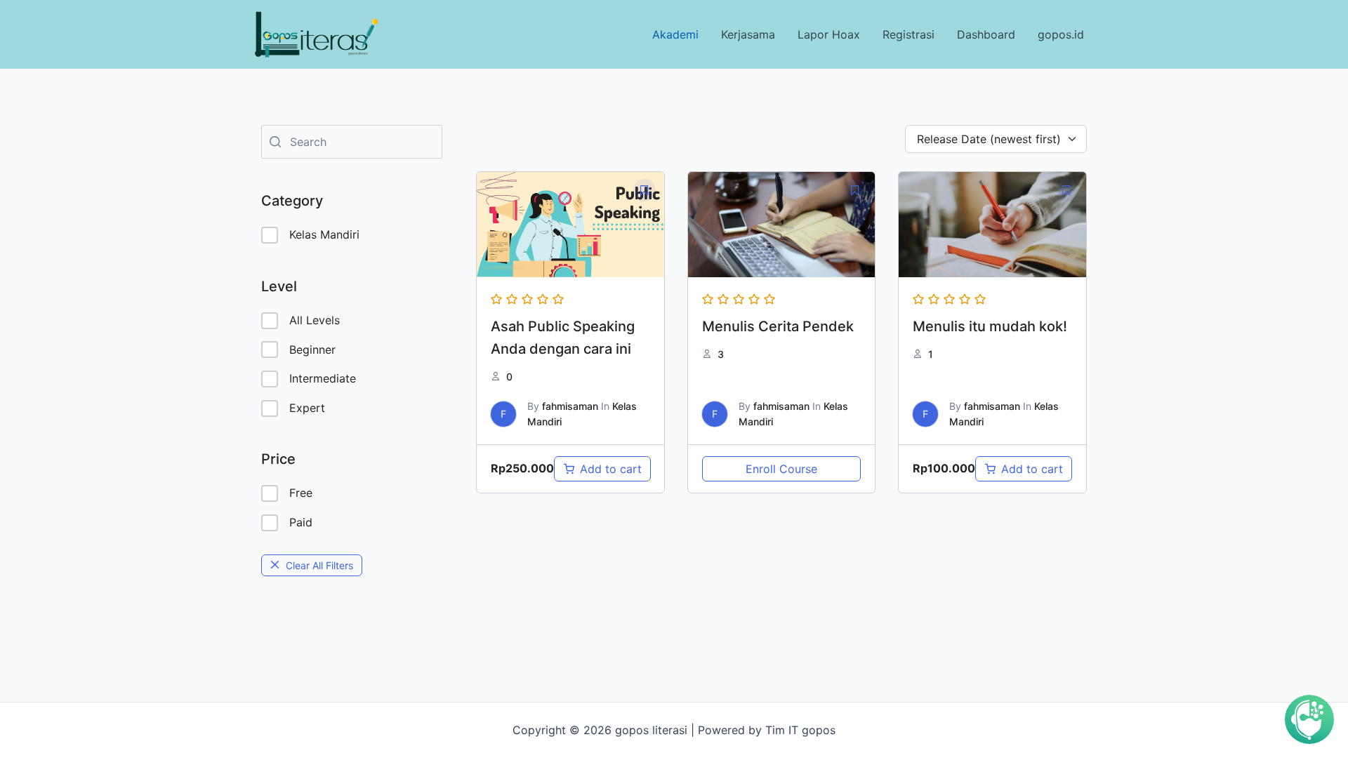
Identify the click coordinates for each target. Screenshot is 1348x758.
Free (300, 493)
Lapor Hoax (829, 34)
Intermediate (322, 378)
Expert (307, 408)
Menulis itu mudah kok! (990, 326)
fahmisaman (570, 406)
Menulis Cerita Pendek (778, 326)
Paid (300, 522)
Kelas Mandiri (324, 234)
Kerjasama (748, 34)
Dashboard (986, 34)
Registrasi (908, 34)
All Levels (314, 320)
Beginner (312, 350)
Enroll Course (781, 469)
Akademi (675, 34)
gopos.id (1061, 34)
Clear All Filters (319, 565)
